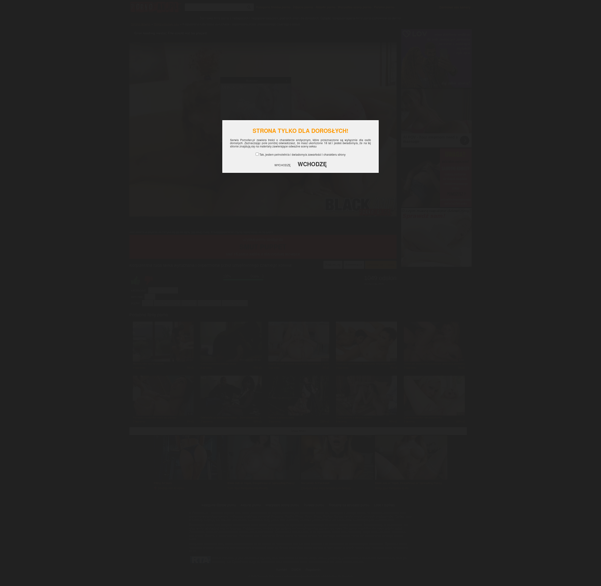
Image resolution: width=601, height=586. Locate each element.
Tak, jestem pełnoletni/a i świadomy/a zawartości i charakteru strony (302, 154)
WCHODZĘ (312, 164)
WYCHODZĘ (282, 165)
